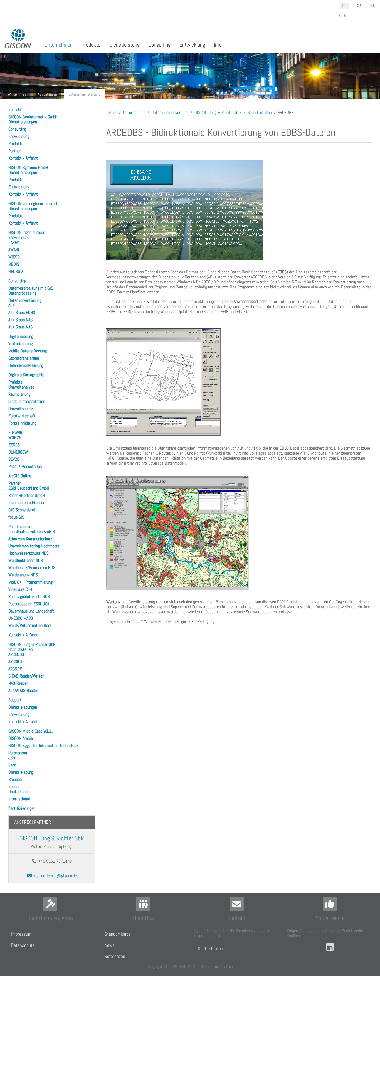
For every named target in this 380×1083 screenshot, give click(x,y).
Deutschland (18, 792)
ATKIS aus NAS (20, 320)
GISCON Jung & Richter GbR (31, 644)
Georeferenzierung (23, 358)
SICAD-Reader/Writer (26, 676)
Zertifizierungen (21, 808)
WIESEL (14, 257)
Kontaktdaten (210, 948)
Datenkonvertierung (24, 300)
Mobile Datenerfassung (27, 351)
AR (359, 6)
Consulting (17, 129)
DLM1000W (18, 452)
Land (12, 765)
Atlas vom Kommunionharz (30, 539)
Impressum (21, 934)
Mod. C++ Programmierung (30, 582)
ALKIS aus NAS (20, 327)
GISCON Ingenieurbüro (26, 232)
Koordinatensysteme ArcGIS (31, 531)
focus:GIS (16, 517)
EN (373, 6)
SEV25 (13, 459)
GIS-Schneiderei (21, 510)
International (19, 799)
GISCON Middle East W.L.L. (30, 731)
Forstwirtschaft (22, 416)
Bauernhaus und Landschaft (31, 611)
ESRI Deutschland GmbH (28, 488)
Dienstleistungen (22, 122)
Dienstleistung (20, 772)
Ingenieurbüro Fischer (26, 503)
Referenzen (17, 753)
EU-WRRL (16, 432)
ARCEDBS (16, 654)
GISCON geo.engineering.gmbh (33, 203)
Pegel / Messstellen (25, 466)
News (110, 945)
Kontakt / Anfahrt (23, 158)
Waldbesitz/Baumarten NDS (31, 568)
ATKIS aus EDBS (21, 312)
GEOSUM (15, 271)
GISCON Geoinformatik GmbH (33, 117)
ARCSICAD (16, 661)
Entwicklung (18, 136)
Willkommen (17, 94)
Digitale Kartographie (26, 375)
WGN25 (14, 437)
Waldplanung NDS (23, 575)
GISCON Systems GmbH (28, 167)
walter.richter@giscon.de (54, 876)
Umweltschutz (20, 409)
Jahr (12, 758)
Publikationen (19, 526)
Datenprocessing (22, 293)
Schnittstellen (20, 649)
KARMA (13, 242)
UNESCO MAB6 (20, 618)
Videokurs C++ (20, 589)
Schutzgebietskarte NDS (29, 596)
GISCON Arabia (20, 738)
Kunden (14, 787)
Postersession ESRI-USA (28, 604)
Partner (14, 151)
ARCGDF (15, 669)
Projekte (15, 382)
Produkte (15, 143)
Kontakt (15, 110)
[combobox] (357, 15)
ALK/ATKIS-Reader (23, 690)
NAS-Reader (18, 683)
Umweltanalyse (21, 387)
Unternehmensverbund (84, 94)
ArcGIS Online (19, 476)
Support (14, 700)
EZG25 (14, 445)
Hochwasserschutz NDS (28, 553)
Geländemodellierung (25, 365)
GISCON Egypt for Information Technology (43, 745)
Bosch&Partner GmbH (26, 495)
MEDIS (13, 264)
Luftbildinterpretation (26, 401)
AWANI (13, 250)
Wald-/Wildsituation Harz (29, 625)
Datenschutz (22, 945)
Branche (15, 779)
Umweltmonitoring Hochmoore (34, 546)
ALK (11, 305)
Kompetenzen (47, 94)
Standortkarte (117, 934)
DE (344, 6)
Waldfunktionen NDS (25, 560)
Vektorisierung (20, 344)
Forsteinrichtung (22, 423)
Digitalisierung (20, 336)
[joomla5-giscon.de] (18, 38)
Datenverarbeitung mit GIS (30, 288)
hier (177, 621)
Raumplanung (19, 394)
